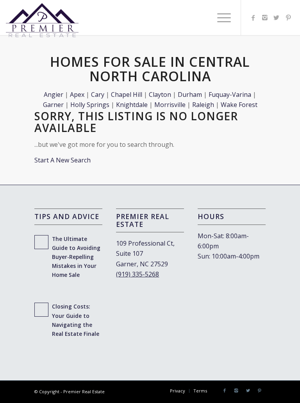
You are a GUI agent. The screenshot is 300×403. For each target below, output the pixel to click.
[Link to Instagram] (265, 17)
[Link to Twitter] (276, 17)
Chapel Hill (126, 94)
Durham (190, 94)
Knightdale (132, 104)
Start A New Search (62, 160)
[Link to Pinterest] (288, 17)
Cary (97, 94)
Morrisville (170, 104)
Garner (53, 104)
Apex (77, 94)
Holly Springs (89, 104)
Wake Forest (239, 104)
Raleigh (203, 104)
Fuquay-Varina (230, 94)
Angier (53, 94)
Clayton (160, 94)
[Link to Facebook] (253, 17)
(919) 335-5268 (137, 274)
